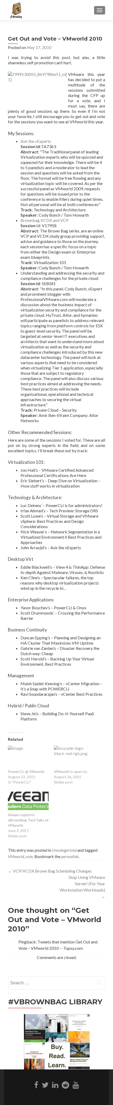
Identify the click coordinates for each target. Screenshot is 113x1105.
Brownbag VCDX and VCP (44, 220)
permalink (70, 856)
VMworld (16, 856)
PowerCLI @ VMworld (26, 771)
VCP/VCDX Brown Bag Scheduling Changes (50, 870)
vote (29, 856)
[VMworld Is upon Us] (74, 757)
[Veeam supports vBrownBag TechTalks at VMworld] (28, 800)
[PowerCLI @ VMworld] (28, 757)
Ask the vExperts (35, 141)
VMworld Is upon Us (70, 771)
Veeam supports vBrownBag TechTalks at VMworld (28, 819)
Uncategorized (64, 850)
